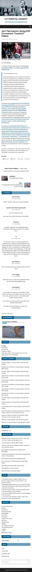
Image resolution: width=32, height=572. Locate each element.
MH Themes (24, 570)
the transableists (20, 142)
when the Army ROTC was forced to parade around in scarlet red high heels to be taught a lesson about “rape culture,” (16, 135)
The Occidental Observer (8, 526)
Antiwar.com (5, 510)
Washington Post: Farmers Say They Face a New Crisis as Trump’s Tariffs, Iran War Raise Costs (15, 439)
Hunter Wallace (13, 39)
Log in (3, 548)
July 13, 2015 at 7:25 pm (16, 238)
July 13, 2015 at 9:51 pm (16, 263)
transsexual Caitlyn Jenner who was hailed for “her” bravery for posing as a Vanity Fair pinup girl (16, 128)
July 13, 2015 (5, 39)
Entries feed (5, 551)
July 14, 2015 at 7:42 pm (16, 289)
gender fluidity (8, 68)
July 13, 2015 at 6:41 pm (16, 224)
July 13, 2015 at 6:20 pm (16, 209)
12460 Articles (23, 168)
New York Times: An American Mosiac (11, 471)
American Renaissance (7, 506)
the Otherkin (23, 137)
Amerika (4, 508)
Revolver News (5, 522)
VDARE (3, 531)
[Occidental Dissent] (16, 15)
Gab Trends (4, 515)
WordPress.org (5, 556)
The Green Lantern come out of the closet (16, 118)
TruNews (4, 529)
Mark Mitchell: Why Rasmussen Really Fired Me (13, 458)
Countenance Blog (6, 511)
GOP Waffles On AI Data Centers (10, 468)
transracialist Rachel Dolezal (17, 126)
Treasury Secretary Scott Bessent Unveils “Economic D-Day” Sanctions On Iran (16, 411)
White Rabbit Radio (6, 533)
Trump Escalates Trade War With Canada (17, 419)
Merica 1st (4, 520)
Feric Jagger (16, 274)
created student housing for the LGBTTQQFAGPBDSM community (14, 110)
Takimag (4, 524)
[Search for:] (16, 562)
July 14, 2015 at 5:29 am (16, 276)
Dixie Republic (5, 513)
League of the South (7, 518)
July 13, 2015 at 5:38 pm (16, 198)
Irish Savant (5, 517)
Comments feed (6, 553)
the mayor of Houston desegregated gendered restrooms (16, 107)
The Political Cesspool (7, 527)
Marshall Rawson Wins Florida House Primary (13, 465)
